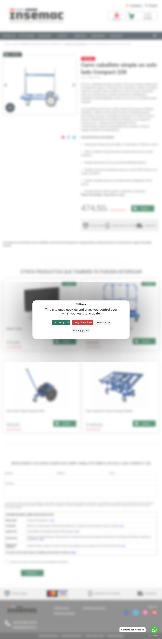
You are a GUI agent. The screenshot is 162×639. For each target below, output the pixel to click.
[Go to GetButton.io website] (154, 636)
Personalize (103, 322)
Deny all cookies (83, 322)
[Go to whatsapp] (154, 630)
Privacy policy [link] (81, 330)
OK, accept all (61, 322)
